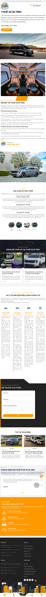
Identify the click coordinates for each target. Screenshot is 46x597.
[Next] (45, 269)
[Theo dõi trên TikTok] (30, 581)
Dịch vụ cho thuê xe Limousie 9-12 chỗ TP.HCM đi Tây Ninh (33, 452)
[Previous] (1, 269)
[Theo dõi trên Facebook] (25, 581)
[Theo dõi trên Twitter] (32, 581)
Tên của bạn (5, 392)
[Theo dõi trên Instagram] (27, 581)
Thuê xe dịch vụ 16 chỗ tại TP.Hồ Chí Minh (19, 272)
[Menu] (44, 5)
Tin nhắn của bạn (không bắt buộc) (10, 405)
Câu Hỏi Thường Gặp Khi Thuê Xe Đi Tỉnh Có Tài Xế (11, 452)
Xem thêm (14, 281)
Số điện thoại (5, 399)
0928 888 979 (37, 6)
